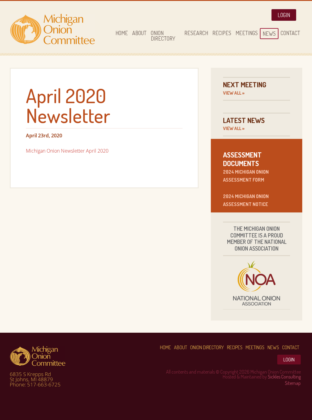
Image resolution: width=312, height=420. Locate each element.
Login (284, 15)
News (273, 347)
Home (165, 347)
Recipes (235, 347)
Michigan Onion (55, 29)
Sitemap (293, 383)
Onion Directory (207, 347)
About (180, 347)
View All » (233, 93)
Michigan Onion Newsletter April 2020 (67, 150)
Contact (290, 347)
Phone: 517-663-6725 (35, 384)
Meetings (255, 347)
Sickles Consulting (284, 377)
